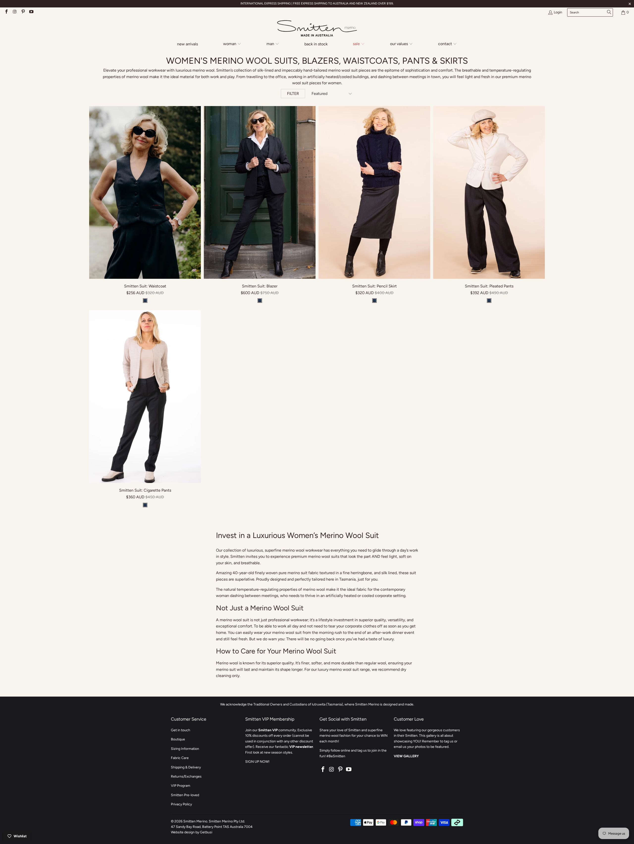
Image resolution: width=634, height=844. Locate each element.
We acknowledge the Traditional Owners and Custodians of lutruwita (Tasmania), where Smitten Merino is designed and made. (317, 704)
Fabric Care (180, 758)
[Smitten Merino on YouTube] (31, 12)
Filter (293, 93)
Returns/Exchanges (186, 776)
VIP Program (180, 786)
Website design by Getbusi (191, 832)
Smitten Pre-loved (185, 795)
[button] (232, 44)
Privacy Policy (181, 804)
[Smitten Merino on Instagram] (14, 12)
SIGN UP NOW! (257, 762)
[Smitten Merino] (317, 29)
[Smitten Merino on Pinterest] (22, 12)
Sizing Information (185, 749)
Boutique (178, 739)
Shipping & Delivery (186, 767)
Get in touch (180, 730)
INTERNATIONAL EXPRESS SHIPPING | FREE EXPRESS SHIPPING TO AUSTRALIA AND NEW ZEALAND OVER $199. (317, 3)
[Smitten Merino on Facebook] (6, 12)
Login (558, 12)
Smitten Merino (195, 821)
